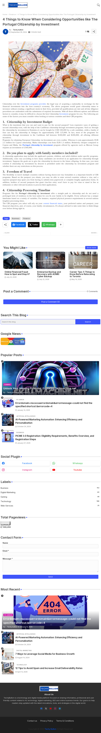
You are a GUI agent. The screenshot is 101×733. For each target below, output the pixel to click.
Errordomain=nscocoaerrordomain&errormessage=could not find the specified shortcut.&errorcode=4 (53, 405)
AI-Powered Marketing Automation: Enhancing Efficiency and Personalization (48, 421)
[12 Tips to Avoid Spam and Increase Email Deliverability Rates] (8, 668)
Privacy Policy (46, 721)
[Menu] (3, 5)
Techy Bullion (50, 729)
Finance (12, 14)
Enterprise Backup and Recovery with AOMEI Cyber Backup (49, 274)
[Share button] (60, 224)
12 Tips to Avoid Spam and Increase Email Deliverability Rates (48, 668)
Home (5, 14)
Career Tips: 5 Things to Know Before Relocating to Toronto (82, 274)
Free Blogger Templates (71, 726)
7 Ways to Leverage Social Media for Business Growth (45, 654)
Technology (50, 501)
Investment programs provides (33, 104)
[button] (98, 5)
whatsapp (78, 463)
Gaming (50, 497)
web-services (50, 506)
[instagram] (55, 708)
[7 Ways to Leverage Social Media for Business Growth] (8, 654)
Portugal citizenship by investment (37, 145)
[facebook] (41, 708)
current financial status (52, 203)
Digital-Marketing (50, 492)
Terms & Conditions (65, 721)
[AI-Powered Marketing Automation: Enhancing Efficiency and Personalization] (8, 420)
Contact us (32, 721)
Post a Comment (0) (50, 302)
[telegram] (59, 708)
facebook (27, 463)
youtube (77, 470)
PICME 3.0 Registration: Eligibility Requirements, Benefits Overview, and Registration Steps (54, 438)
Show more (91, 248)
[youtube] (50, 708)
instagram (27, 470)
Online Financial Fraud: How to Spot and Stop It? (17, 273)
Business (15, 218)
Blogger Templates (38, 726)
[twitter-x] (46, 708)
